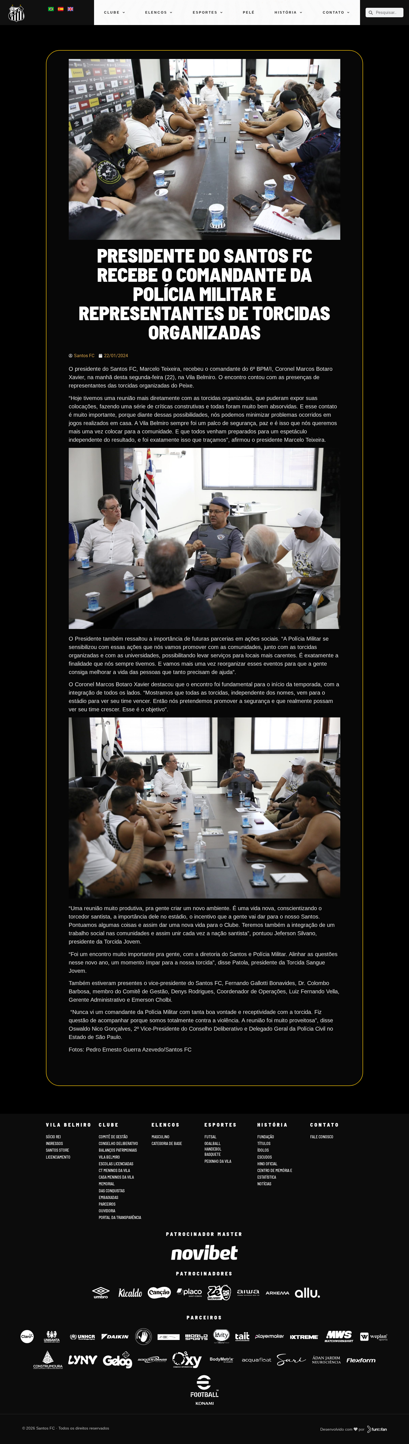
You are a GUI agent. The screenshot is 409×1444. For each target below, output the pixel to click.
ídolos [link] (263, 1150)
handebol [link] (212, 1149)
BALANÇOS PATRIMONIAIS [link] (118, 1150)
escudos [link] (264, 1157)
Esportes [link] (205, 12)
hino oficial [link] (267, 1163)
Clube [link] (112, 12)
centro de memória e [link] (274, 1170)
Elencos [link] (156, 12)
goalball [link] (212, 1143)
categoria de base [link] (167, 1143)
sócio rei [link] (53, 1136)
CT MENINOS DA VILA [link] (114, 1170)
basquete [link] (212, 1154)
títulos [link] (263, 1143)
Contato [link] (333, 12)
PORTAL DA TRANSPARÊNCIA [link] (120, 1217)
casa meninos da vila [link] (116, 1177)
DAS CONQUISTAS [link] (112, 1190)
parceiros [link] (107, 1204)
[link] (17, 13)
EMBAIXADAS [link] (108, 1197)
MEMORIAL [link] (107, 1183)
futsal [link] (210, 1136)
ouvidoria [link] (107, 1210)
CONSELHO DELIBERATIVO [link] (118, 1143)
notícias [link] (264, 1183)
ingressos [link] (54, 1143)
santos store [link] (57, 1150)
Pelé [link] (249, 12)
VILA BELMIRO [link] (109, 1157)
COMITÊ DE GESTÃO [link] (113, 1136)
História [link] (286, 12)
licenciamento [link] (58, 1157)
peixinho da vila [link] (217, 1161)
